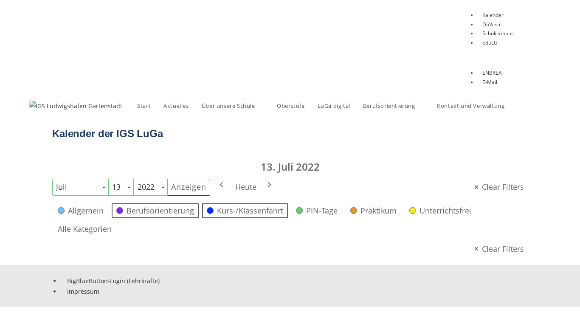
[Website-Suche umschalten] (519, 106)
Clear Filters (503, 187)
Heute (245, 187)
